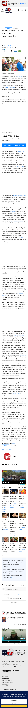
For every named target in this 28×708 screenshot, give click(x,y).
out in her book (22, 355)
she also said (20, 166)
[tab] (6, 594)
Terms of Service (6, 661)
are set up (12, 211)
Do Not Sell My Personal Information (11, 666)
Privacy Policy (14, 661)
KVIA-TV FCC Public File (8, 665)
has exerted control (10, 87)
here (12, 577)
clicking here (13, 573)
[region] (14, 604)
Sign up (23, 583)
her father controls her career (10, 270)
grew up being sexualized (17, 221)
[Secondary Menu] (4, 10)
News (13, 443)
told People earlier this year (19, 195)
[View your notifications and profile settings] (24, 594)
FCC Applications (20, 665)
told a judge (20, 76)
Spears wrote (16, 393)
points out (20, 237)
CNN (4, 45)
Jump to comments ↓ (7, 449)
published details (21, 151)
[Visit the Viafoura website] (23, 624)
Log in (20, 583)
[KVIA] (10, 10)
